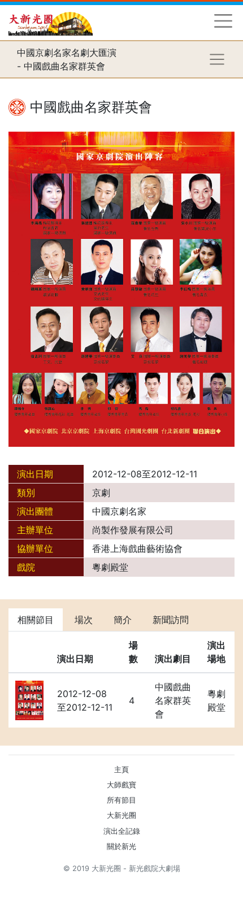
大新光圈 (121, 815)
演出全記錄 (121, 831)
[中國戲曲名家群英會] (121, 288)
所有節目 (121, 800)
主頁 (121, 769)
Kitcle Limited (124, 882)
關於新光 (121, 846)
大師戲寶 (121, 785)
